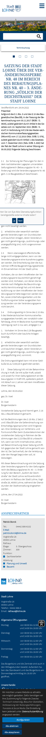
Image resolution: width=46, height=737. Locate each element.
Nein (20, 220)
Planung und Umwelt (17, 563)
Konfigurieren (23, 719)
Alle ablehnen (12, 726)
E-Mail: (6, 529)
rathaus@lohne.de (17, 611)
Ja (14, 220)
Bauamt (10, 566)
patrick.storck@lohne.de (14, 533)
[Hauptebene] (11, 8)
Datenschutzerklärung (32, 711)
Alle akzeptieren (12, 732)
